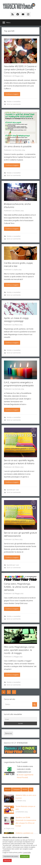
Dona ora (8, 733)
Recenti (7, 789)
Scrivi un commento (14, 104)
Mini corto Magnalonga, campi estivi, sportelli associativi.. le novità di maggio (19, 650)
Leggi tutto (27, 852)
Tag (31, 789)
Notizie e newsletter (14, 101)
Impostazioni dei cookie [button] (11, 856)
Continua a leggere (12, 94)
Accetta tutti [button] (24, 856)
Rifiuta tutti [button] (7, 860)
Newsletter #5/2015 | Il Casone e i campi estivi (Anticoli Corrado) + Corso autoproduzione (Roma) (20, 69)
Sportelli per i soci (13, 490)
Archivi (24, 789)
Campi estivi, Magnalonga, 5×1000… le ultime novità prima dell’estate (19, 586)
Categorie (16, 789)
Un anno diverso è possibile (17, 146)
